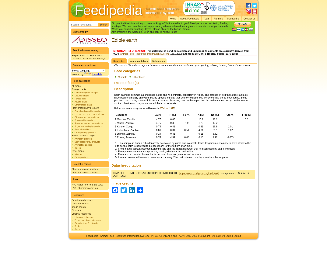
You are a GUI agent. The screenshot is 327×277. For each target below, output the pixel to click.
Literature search (80, 203)
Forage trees (80, 99)
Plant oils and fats (83, 129)
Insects (78, 148)
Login (228, 235)
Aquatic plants (81, 102)
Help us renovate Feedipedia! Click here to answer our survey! (88, 57)
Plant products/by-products (85, 108)
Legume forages (82, 96)
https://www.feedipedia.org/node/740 (199, 173)
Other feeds (78, 151)
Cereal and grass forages (86, 93)
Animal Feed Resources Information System (144, 53)
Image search (79, 207)
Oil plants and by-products (87, 117)
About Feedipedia (189, 18)
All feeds (76, 86)
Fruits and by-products (85, 120)
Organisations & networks (86, 223)
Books (77, 226)
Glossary (76, 210)
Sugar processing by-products (89, 126)
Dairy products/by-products (87, 142)
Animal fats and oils (83, 145)
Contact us (249, 18)
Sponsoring (233, 18)
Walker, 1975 (167, 108)
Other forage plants (83, 105)
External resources (81, 214)
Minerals (78, 154)
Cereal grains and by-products (89, 111)
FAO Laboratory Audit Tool (85, 188)
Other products (82, 157)
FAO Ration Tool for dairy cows (87, 184)
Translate (97, 74)
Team (206, 18)
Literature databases (84, 217)
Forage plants (79, 89)
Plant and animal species (85, 172)
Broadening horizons (82, 200)
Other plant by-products (86, 132)
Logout (237, 235)
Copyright (204, 235)
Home (173, 18)
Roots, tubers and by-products (89, 123)
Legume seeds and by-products (89, 114)
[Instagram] (248, 11)
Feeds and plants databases (88, 220)
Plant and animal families (85, 169)
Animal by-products (83, 139)
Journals (79, 229)
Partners (218, 18)
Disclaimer (217, 235)
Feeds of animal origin (83, 135)
